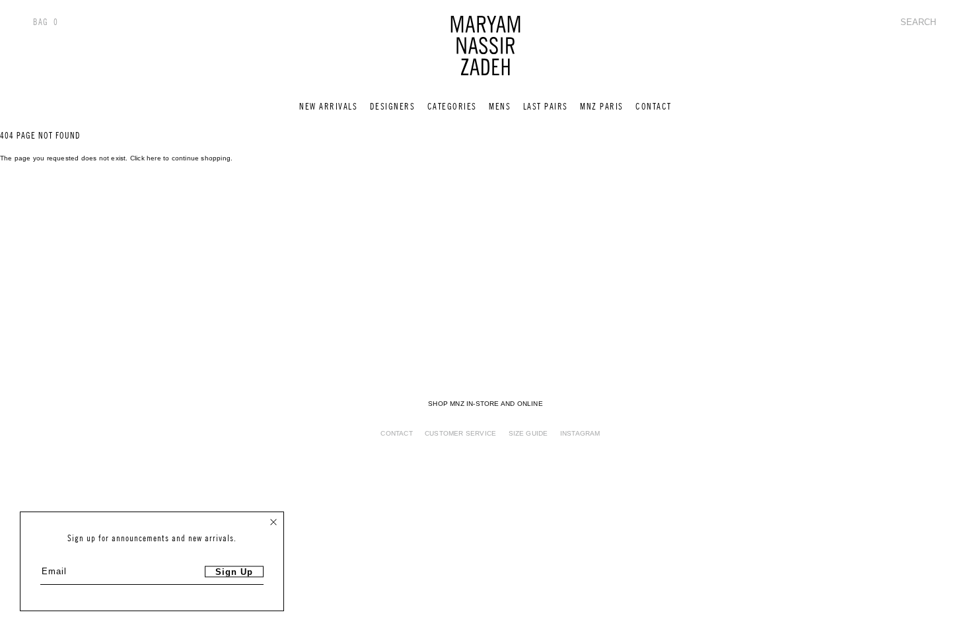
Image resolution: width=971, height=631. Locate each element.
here (154, 158)
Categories (452, 107)
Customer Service (460, 433)
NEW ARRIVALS (328, 107)
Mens (500, 107)
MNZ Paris (602, 107)
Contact (396, 433)
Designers (392, 107)
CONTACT (653, 107)
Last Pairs (545, 107)
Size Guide (528, 433)
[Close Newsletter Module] (273, 522)
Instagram (580, 433)
